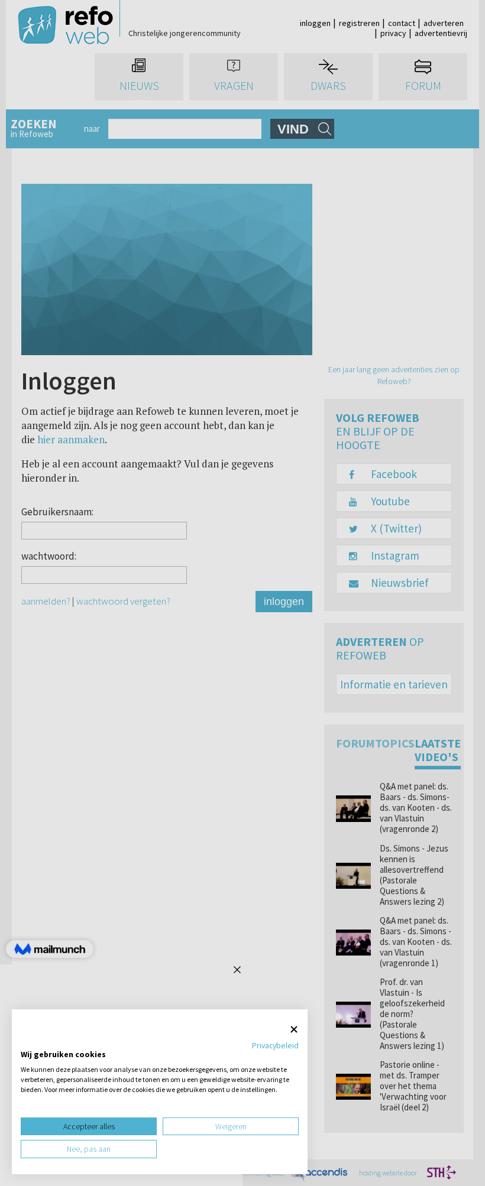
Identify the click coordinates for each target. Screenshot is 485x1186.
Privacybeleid (275, 1045)
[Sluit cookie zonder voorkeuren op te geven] (294, 1030)
